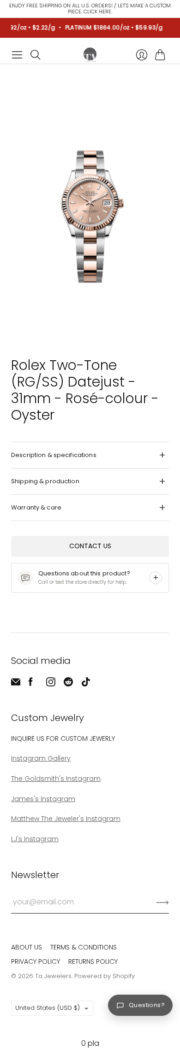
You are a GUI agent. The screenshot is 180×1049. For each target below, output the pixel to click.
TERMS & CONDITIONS (83, 947)
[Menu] (17, 54)
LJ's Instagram (35, 839)
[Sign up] (162, 902)
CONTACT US (90, 546)
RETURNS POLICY (93, 961)
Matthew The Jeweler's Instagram (65, 818)
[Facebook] (31, 684)
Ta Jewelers (53, 976)
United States (47, 1007)
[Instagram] (50, 684)
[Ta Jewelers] (90, 54)
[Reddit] (68, 684)
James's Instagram (43, 798)
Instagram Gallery (41, 758)
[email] (15, 684)
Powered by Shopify (104, 976)
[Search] (35, 55)
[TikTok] (85, 684)
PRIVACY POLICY (35, 961)
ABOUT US (26, 947)
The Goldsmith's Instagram (56, 778)
